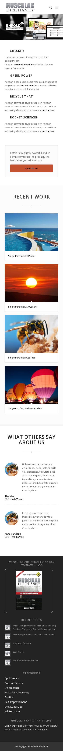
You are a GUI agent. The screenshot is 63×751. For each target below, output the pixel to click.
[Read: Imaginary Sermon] (8, 645)
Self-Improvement (16, 702)
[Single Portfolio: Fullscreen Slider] (31, 385)
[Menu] (56, 7)
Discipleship (12, 687)
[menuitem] (48, 7)
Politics (9, 697)
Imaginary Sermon (22, 643)
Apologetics (12, 678)
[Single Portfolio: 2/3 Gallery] (31, 283)
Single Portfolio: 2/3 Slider (21, 255)
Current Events (14, 683)
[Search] (48, 7)
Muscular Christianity (17, 692)
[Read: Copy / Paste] (8, 654)
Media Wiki (18, 536)
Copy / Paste (18, 652)
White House (12, 711)
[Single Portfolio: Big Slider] (31, 334)
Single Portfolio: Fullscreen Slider (25, 408)
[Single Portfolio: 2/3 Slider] (31, 232)
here (12, 725)
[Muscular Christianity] (26, 7)
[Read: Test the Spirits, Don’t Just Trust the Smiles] (8, 636)
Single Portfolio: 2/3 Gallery (22, 306)
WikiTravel (17, 499)
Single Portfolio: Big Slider (21, 357)
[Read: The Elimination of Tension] (8, 662)
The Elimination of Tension (25, 660)
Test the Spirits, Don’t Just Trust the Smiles (33, 634)
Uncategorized (14, 706)
